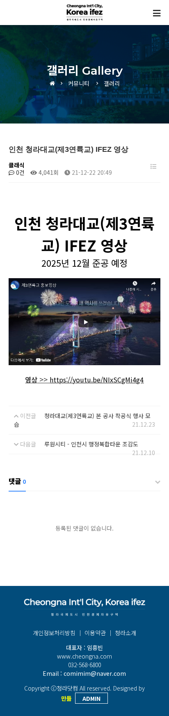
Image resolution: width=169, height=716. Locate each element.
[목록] (153, 166)
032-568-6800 (84, 665)
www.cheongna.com (84, 656)
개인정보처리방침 (54, 633)
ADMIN (91, 698)
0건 (19, 172)
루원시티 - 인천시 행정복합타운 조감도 (91, 444)
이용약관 (95, 633)
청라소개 (125, 633)
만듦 (66, 698)
